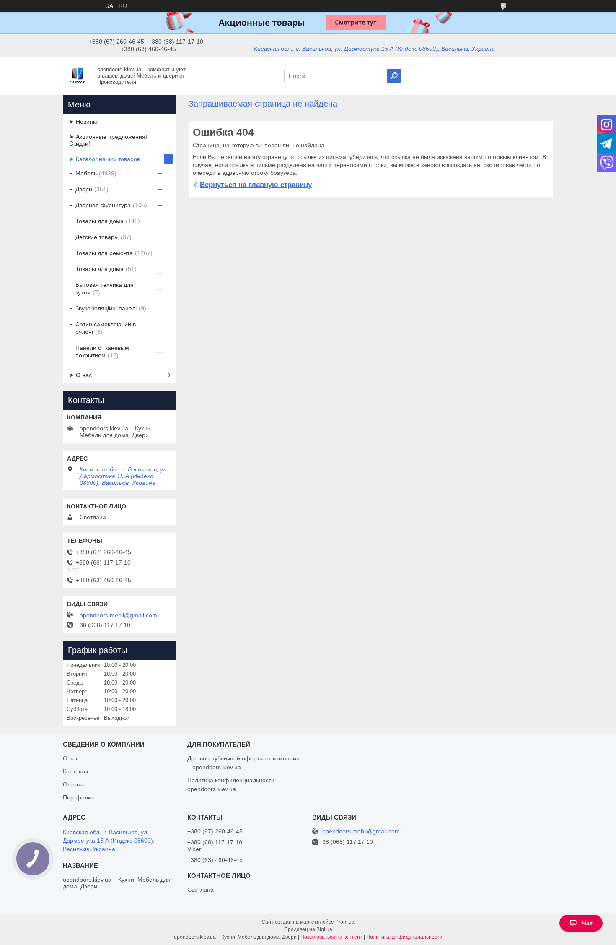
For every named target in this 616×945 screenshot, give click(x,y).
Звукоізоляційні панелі (106, 308)
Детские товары (97, 237)
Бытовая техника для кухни (104, 288)
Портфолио (79, 797)
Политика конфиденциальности (404, 937)
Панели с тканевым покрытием (102, 351)
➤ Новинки (84, 121)
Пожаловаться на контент (331, 937)
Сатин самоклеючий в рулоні (105, 328)
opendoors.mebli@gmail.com (118, 615)
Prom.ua (345, 922)
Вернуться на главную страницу (256, 185)
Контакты (75, 771)
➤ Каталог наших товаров (104, 159)
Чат (587, 923)
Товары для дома (99, 221)
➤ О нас (80, 375)
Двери (83, 189)
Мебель (86, 173)
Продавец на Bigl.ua (308, 929)
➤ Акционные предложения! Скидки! (108, 140)
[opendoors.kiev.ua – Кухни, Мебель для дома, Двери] (77, 75)
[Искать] (394, 76)
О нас (71, 758)
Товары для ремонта (104, 253)
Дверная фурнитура (103, 205)
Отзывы (73, 784)
